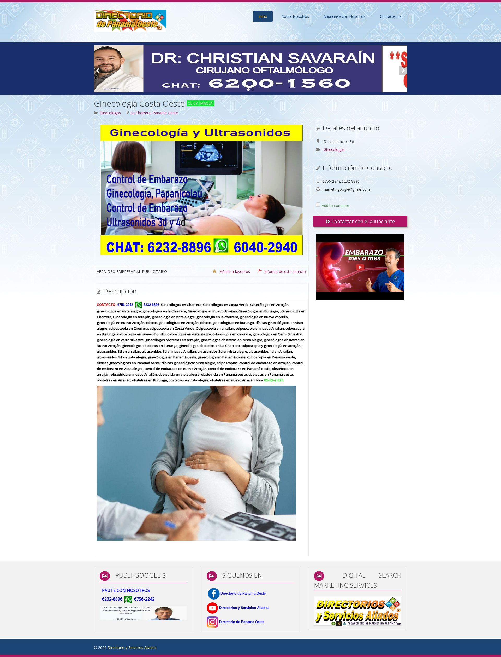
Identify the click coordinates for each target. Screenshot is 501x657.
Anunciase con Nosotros (344, 16)
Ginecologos (110, 112)
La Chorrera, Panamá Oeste (154, 112)
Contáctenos (391, 16)
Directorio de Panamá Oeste (243, 593)
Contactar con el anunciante (362, 221)
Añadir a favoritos (235, 271)
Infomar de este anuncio (285, 271)
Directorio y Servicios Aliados (132, 647)
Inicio (262, 16)
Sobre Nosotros (295, 16)
